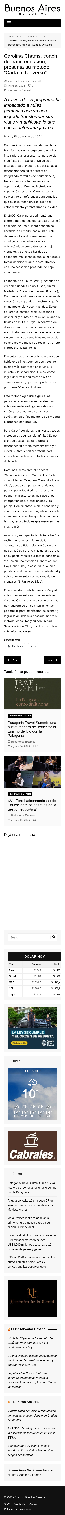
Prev (15, 660)
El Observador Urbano (28, 1329)
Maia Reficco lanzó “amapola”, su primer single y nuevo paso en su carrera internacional (29, 1222)
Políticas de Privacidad (17, 1509)
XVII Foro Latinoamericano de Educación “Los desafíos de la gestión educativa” (32, 805)
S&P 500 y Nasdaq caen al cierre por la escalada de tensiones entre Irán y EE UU (31, 1433)
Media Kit (19, 1504)
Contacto (34, 1504)
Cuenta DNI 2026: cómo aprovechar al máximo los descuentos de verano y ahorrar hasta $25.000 (32, 1360)
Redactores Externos (23, 741)
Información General (19, 90)
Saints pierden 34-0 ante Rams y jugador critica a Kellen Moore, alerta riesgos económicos (31, 1450)
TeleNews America (25, 1402)
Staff (6, 1504)
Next (50, 660)
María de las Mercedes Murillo (24, 81)
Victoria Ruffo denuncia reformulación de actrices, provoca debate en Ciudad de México (32, 1415)
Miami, (8, 136)
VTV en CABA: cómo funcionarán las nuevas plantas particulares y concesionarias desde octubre (31, 1262)
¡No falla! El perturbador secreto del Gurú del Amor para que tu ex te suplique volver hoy (30, 1343)
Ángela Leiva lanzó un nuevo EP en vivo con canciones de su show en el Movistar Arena (31, 1205)
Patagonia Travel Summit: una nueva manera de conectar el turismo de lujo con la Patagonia (32, 1188)
